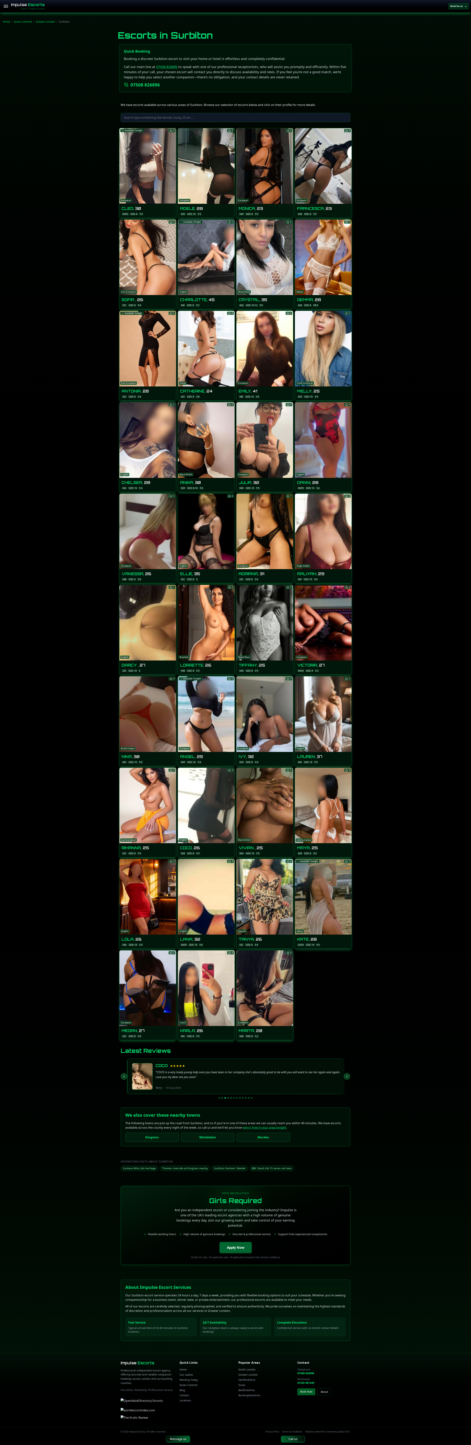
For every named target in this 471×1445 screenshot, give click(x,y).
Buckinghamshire (249, 1395)
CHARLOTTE (168, 1065)
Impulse (28, 4)
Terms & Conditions (292, 1431)
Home (6, 21)
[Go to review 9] (243, 1098)
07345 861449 (305, 1382)
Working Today (189, 1380)
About (324, 1391)
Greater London (45, 21)
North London (247, 1369)
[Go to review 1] (219, 1098)
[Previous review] (124, 1076)
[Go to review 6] (234, 1098)
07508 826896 (166, 67)
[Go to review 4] (228, 1098)
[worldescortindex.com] (138, 1410)
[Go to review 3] (225, 1098)
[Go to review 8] (240, 1098)
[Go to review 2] (222, 1098)
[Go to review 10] (246, 1098)
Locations (185, 1400)
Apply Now (235, 1247)
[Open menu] (6, 6)
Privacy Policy (272, 1431)
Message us (178, 1439)
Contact (184, 1395)
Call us (293, 1439)
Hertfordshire (246, 1380)
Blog (182, 1390)
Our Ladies (186, 1374)
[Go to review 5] (231, 1098)
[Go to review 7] (237, 1098)
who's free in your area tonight (264, 1128)
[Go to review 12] (251, 1098)
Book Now (306, 1391)
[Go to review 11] (248, 1098)
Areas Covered (23, 21)
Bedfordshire (246, 1390)
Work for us (456, 6)
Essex (241, 1385)
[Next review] (347, 1076)
